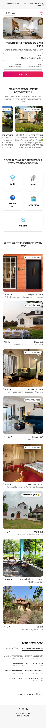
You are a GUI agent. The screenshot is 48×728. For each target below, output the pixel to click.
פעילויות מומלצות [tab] (11, 648)
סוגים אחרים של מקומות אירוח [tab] (32, 648)
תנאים (19, 716)
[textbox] (33, 66)
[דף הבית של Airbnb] (41, 13)
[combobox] (23, 58)
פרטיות (26, 716)
